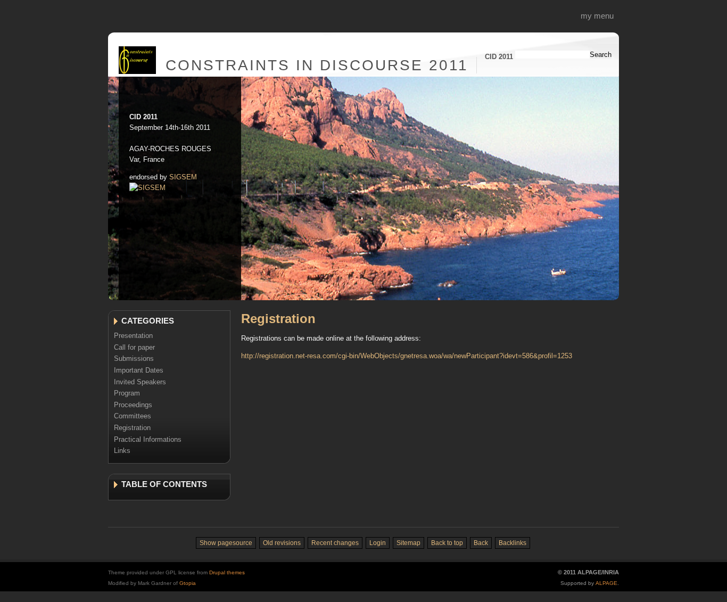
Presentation (133, 336)
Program (127, 393)
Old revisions (282, 543)
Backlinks (512, 543)
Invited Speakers (140, 382)
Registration (132, 428)
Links (122, 451)
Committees (132, 416)
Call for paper (134, 347)
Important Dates (138, 370)
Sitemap (408, 543)
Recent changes (335, 543)
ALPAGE (606, 583)
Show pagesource (226, 543)
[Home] (137, 72)
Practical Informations (147, 439)
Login (377, 543)
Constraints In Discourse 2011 (317, 65)
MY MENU (597, 15)
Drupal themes (227, 572)
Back (481, 543)
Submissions (134, 358)
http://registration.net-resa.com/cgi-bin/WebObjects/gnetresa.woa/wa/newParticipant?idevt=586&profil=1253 (406, 356)
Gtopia (187, 583)
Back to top (447, 543)
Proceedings (133, 405)
